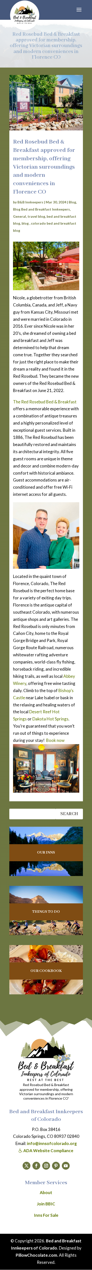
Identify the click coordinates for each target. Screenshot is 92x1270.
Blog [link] (72, 202)
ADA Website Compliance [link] (48, 1150)
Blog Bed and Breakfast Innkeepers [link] (41, 209)
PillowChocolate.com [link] (36, 1255)
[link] (24, 15)
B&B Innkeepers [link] (30, 202)
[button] (79, 13)
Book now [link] (55, 740)
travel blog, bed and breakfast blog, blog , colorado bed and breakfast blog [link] (44, 223)
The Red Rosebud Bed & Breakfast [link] (45, 401)
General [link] (19, 216)
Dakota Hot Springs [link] (50, 718)
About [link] (46, 1192)
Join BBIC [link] (46, 1203)
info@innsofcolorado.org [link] (52, 1143)
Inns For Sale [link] (46, 1215)
